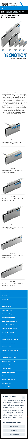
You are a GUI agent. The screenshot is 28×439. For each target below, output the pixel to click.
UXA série (12, 253)
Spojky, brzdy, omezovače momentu (10, 339)
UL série (13, 225)
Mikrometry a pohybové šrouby (9, 357)
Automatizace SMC (6, 386)
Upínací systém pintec (6, 346)
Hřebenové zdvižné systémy (8, 379)
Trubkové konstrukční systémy (9, 324)
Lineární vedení (5, 292)
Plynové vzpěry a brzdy (7, 314)
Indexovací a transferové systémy (9, 328)
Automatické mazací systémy (8, 361)
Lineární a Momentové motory (8, 343)
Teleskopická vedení (6, 383)
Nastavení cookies (14, 434)
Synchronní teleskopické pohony (9, 372)
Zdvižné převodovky (6, 306)
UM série (13, 196)
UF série (13, 168)
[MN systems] (13, 3)
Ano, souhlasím (14, 426)
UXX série (12, 281)
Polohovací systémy (6, 335)
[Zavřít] (23, 397)
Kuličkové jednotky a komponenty (9, 321)
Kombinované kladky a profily (8, 317)
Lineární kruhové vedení (7, 303)
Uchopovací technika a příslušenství (10, 350)
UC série (13, 140)
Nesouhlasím (14, 430)
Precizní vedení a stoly (7, 310)
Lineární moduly (5, 295)
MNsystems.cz (9, 11)
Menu (2, 8)
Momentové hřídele (6, 368)
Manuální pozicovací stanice (8, 354)
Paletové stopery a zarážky (8, 332)
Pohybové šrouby (5, 299)
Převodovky (4, 375)
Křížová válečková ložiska (7, 365)
